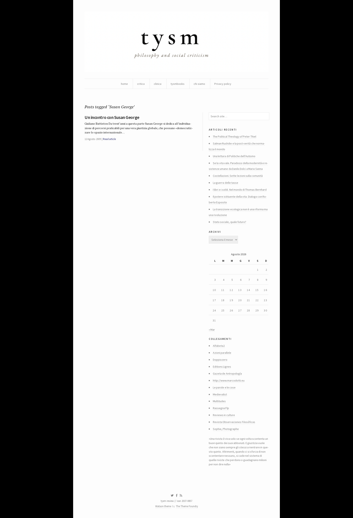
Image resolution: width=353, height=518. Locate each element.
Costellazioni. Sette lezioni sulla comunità (238, 176)
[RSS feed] (181, 495)
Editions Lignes (222, 366)
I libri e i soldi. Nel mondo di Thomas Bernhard (240, 189)
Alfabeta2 (219, 346)
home (124, 84)
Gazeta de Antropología (227, 373)
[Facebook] (177, 495)
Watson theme (163, 506)
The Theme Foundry (187, 506)
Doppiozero (220, 359)
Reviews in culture (224, 415)
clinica (157, 84)
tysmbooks (177, 84)
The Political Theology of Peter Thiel (234, 136)
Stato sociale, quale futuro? (229, 222)
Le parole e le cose (224, 387)
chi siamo (199, 84)
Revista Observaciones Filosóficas (234, 422)
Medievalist (220, 394)
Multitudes (219, 401)
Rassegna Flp (221, 408)
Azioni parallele (222, 353)
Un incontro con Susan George (112, 117)
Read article (109, 139)
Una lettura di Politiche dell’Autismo (234, 156)
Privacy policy (222, 84)
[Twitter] (172, 495)
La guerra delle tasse (225, 183)
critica (141, 84)
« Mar (212, 329)
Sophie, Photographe (226, 429)
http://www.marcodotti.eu (229, 380)
